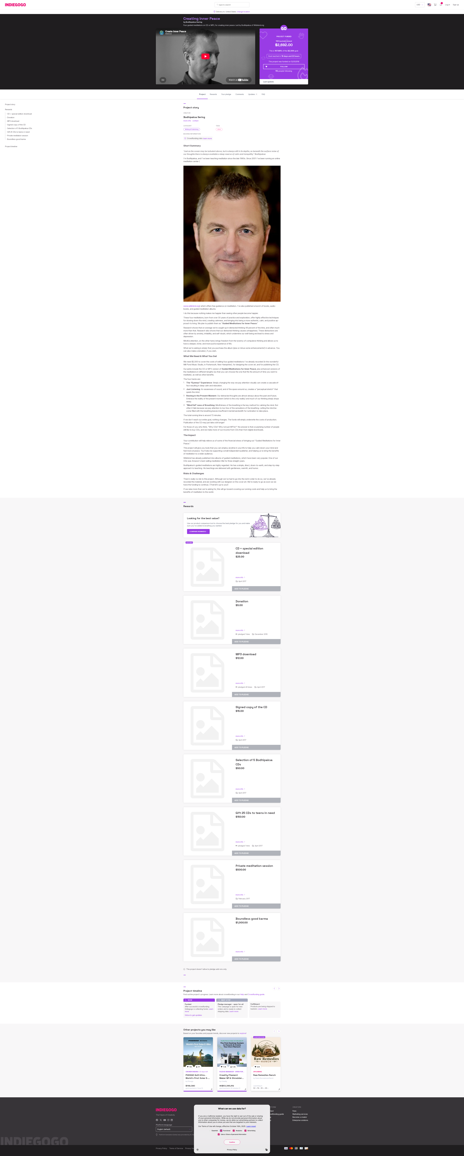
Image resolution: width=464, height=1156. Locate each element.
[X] (161, 1120)
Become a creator (300, 1117)
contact (195, 121)
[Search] (217, 4)
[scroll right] (279, 988)
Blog (269, 1117)
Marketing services (300, 1114)
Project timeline (11, 146)
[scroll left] (274, 988)
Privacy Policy (161, 1148)
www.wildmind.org (191, 306)
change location (243, 12)
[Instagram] (168, 1120)
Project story (10, 104)
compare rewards (197, 531)
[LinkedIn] (172, 1120)
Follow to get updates (193, 1015)
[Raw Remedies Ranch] (266, 1052)
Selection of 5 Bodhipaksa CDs (19, 128)
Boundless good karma (16, 139)
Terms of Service (176, 1148)
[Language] (429, 5)
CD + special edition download (19, 114)
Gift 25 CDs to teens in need (18, 132)
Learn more (233, 1011)
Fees (294, 1111)
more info (187, 121)
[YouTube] (164, 1120)
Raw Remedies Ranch (264, 1075)
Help (242, 994)
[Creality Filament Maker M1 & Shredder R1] (232, 1052)
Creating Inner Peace (201, 18)
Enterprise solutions (300, 1120)
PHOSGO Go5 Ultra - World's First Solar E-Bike (197, 1078)
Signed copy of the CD (16, 125)
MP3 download (13, 121)
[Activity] (441, 4)
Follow (283, 67)
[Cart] (435, 4)
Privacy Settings (191, 1148)
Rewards (8, 109)
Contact (270, 1111)
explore (243, 1033)
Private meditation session (17, 136)
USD (418, 5)
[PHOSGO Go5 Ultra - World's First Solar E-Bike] (198, 1052)
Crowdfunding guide (256, 994)
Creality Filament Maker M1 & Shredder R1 (230, 1078)
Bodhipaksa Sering (194, 22)
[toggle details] (213, 1090)
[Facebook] (157, 1120)
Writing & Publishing (191, 129)
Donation (10, 117)
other (219, 129)
